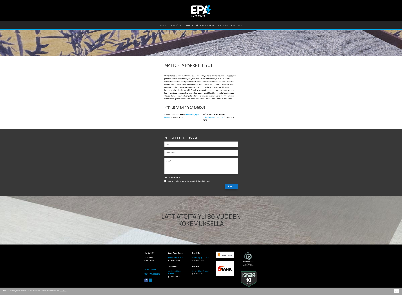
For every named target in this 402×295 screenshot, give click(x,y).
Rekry (233, 25)
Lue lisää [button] (63, 291)
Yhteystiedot (222, 25)
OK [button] (396, 291)
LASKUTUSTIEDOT (150, 269)
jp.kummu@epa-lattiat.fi (177, 257)
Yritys (240, 25)
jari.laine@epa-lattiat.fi (200, 271)
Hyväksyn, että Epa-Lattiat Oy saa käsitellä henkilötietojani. (188, 181)
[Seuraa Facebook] (146, 280)
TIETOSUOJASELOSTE (152, 274)
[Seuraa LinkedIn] (150, 280)
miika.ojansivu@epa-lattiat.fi (214, 117)
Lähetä (231, 186)
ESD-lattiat (163, 25)
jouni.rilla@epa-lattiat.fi (200, 257)
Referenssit (189, 25)
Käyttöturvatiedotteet (205, 25)
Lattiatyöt (175, 25)
